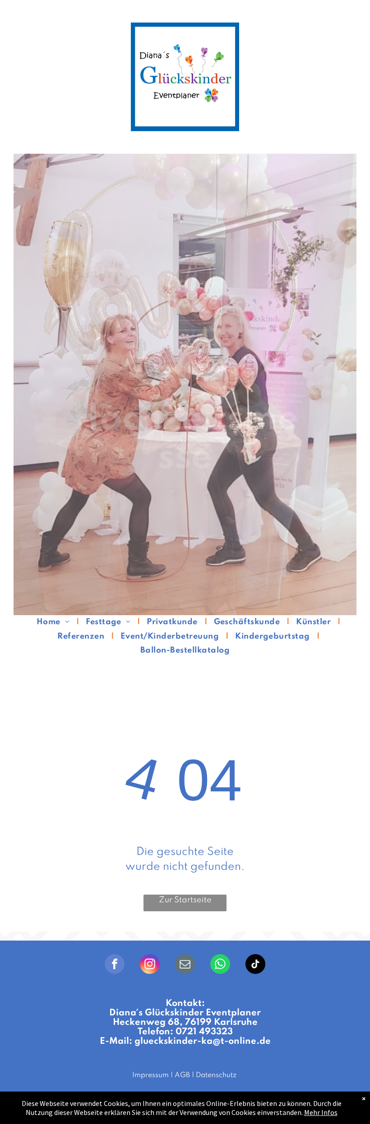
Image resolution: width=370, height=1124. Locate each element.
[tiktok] (255, 965)
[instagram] (150, 965)
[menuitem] (54, 622)
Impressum (150, 1075)
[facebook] (115, 965)
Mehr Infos (321, 1112)
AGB (182, 1075)
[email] (185, 965)
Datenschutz (216, 1075)
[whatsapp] (220, 965)
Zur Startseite (185, 900)
